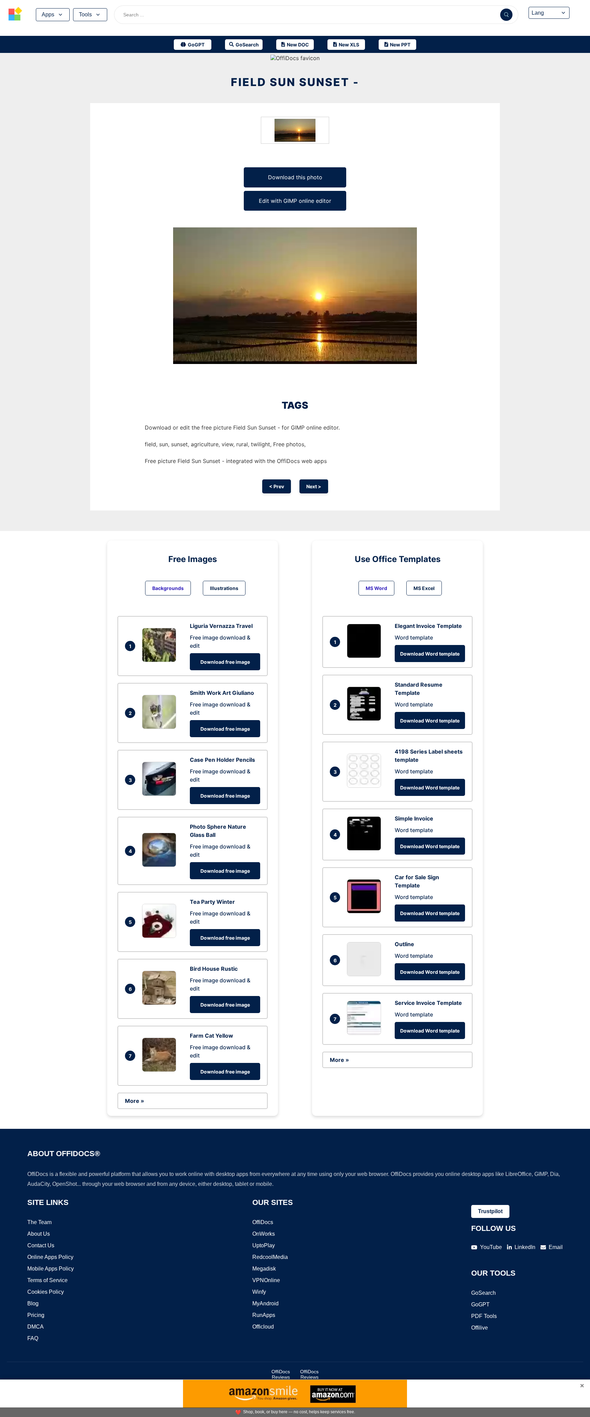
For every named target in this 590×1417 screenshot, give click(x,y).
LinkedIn (525, 1247)
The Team (39, 1222)
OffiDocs (262, 1222)
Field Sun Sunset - (295, 82)
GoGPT (480, 1304)
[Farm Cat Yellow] (161, 1069)
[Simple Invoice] (365, 848)
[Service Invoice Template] (365, 1032)
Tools (85, 14)
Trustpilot (490, 1211)
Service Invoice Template (428, 1002)
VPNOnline (266, 1280)
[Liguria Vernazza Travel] (161, 660)
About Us (38, 1234)
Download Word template (430, 654)
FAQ (32, 1338)
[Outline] (365, 974)
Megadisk (264, 1269)
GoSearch (483, 1293)
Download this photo (295, 177)
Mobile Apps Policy (50, 1269)
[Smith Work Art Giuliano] (161, 727)
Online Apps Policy (50, 1257)
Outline (404, 944)
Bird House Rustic (214, 968)
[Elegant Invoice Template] (365, 656)
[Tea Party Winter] (161, 935)
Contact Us (40, 1245)
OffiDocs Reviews (280, 1374)
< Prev (276, 486)
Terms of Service (47, 1280)
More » (134, 1100)
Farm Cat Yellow (211, 1035)
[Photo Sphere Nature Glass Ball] (161, 864)
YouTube (491, 1247)
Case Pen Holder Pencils (222, 759)
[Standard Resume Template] (365, 718)
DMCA (35, 1327)
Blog (33, 1303)
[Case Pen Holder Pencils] (161, 793)
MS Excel (424, 588)
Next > (313, 486)
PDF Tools (484, 1316)
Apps (48, 14)
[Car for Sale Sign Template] (365, 911)
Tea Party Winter (212, 901)
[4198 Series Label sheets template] (365, 785)
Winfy (259, 1292)
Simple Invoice (414, 818)
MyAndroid (265, 1303)
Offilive (479, 1328)
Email (556, 1247)
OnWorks (263, 1234)
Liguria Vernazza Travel (221, 625)
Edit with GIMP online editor (295, 200)
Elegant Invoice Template (428, 625)
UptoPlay (263, 1245)
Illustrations (224, 588)
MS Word (376, 588)
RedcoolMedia (270, 1257)
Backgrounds (168, 588)
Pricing (35, 1315)
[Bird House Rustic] (161, 1002)
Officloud (263, 1327)
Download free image (225, 662)
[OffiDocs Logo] (15, 14)
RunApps (263, 1315)
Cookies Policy (45, 1292)
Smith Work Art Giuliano (222, 692)
